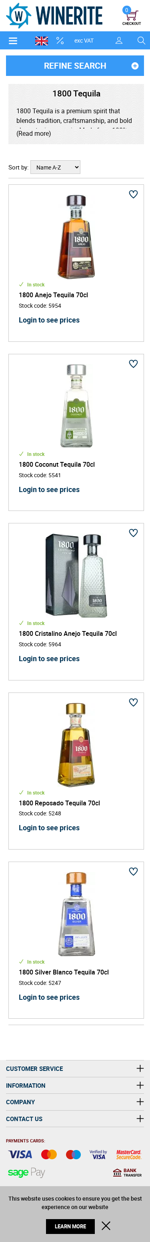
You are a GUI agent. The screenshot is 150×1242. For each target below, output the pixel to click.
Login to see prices (49, 320)
